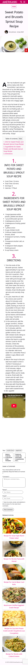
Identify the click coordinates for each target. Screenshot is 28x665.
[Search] (21, 1)
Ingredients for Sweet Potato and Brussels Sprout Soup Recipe (13, 149)
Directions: (8, 154)
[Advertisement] (14, 66)
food (14, 6)
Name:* (4, 490)
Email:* (4, 496)
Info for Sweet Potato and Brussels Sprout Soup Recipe (14, 143)
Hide (20, 139)
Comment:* (5, 476)
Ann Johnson (12, 32)
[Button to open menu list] (24, 2)
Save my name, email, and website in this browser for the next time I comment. (13, 504)
